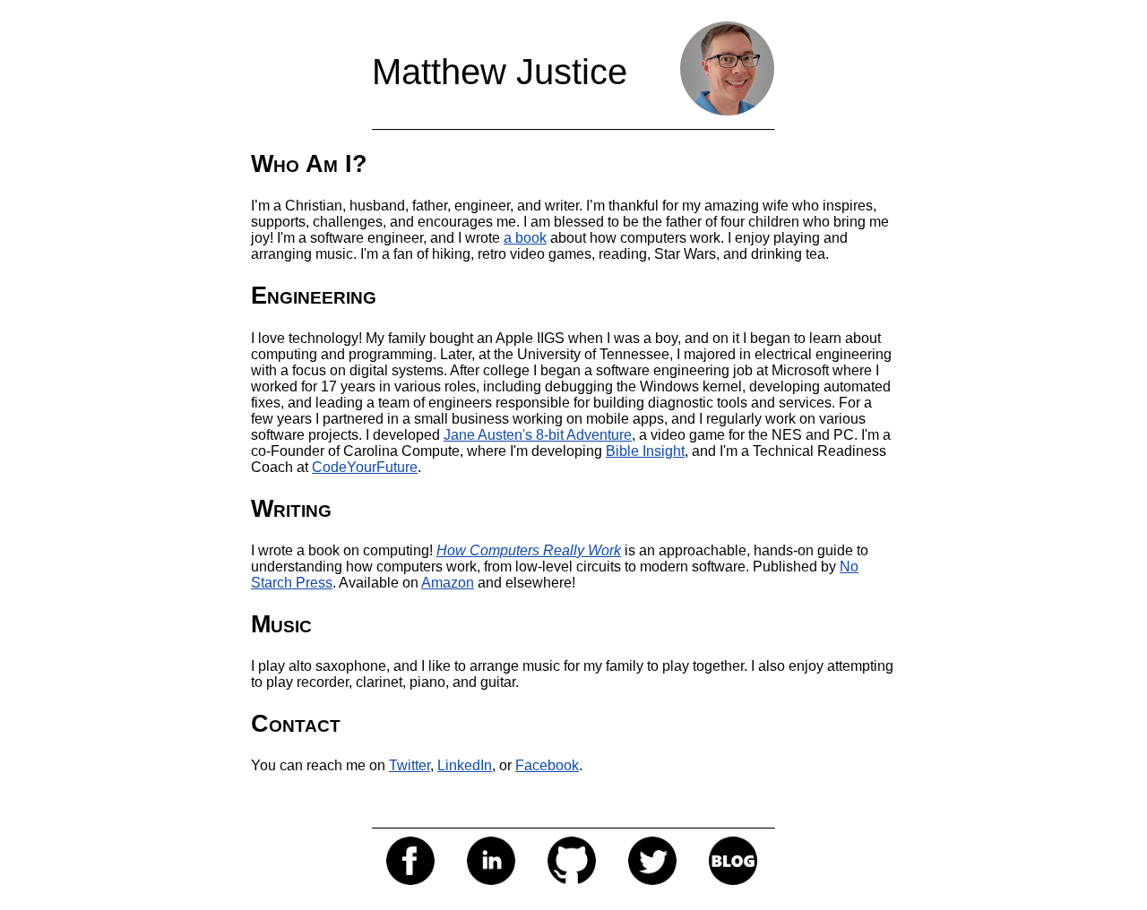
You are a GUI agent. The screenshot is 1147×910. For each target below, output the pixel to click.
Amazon (447, 582)
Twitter (409, 765)
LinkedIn (464, 765)
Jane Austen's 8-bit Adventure (538, 434)
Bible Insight (645, 451)
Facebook (547, 765)
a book (525, 237)
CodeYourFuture (365, 467)
